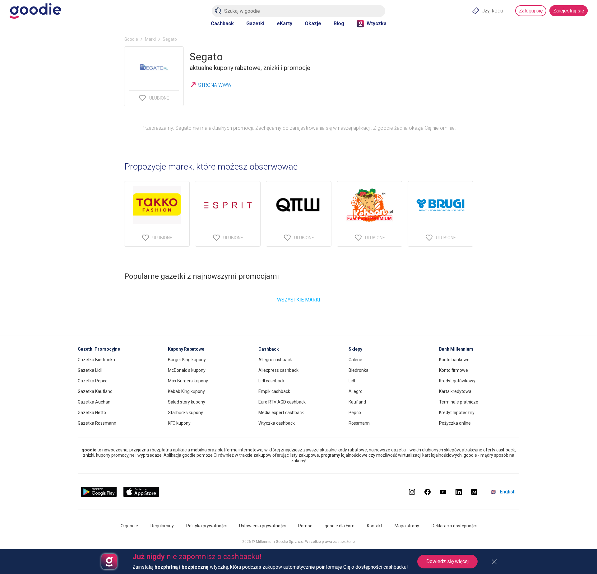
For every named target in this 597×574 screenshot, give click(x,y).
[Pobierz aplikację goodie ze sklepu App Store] (141, 495)
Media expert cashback (281, 412)
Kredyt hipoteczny (456, 412)
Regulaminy (162, 525)
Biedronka (358, 370)
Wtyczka (376, 23)
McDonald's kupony (187, 370)
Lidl (352, 380)
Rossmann (359, 423)
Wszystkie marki (298, 300)
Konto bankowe (454, 359)
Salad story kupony (186, 401)
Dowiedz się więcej (447, 561)
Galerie (355, 359)
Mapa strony (407, 525)
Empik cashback (274, 391)
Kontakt (374, 525)
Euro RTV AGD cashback (282, 401)
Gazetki (255, 23)
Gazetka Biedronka (96, 359)
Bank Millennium (456, 349)
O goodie (129, 525)
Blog (339, 23)
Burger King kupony (187, 359)
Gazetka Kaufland (95, 391)
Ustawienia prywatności (262, 525)
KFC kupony (179, 423)
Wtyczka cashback (276, 423)
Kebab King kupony (186, 391)
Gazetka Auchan (94, 401)
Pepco (355, 412)
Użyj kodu (492, 11)
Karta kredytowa (455, 391)
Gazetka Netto (92, 412)
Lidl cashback (271, 380)
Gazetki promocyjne (99, 349)
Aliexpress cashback (278, 370)
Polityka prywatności (206, 525)
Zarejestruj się (568, 11)
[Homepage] (35, 11)
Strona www (214, 85)
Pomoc (305, 525)
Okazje (313, 23)
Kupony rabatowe (186, 349)
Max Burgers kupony (188, 380)
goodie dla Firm (339, 525)
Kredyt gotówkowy (457, 380)
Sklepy (355, 349)
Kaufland (357, 401)
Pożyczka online (455, 423)
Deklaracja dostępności (454, 525)
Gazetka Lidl (90, 370)
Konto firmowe (453, 370)
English (508, 492)
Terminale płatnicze (458, 401)
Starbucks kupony (185, 412)
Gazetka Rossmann (97, 423)
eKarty (284, 23)
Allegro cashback (275, 359)
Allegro (356, 391)
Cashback (222, 23)
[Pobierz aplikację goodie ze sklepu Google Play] (99, 495)
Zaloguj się (531, 11)
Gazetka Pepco (93, 380)
